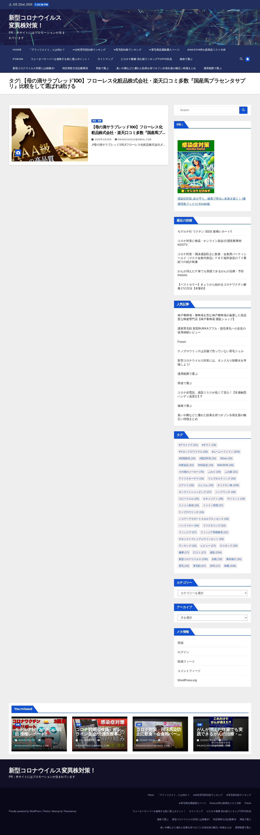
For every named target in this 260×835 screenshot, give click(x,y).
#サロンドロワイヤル (193, 451)
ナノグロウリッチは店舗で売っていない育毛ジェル (211, 351)
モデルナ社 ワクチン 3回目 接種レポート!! (205, 231)
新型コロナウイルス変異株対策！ (52, 770)
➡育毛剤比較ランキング (127, 49)
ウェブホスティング (222, 478)
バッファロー (189, 525)
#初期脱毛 (187, 458)
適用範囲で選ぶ (213, 68)
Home (17, 49)
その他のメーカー (191, 471)
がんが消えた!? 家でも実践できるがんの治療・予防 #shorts (220, 734)
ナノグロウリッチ (191, 512)
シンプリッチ (225, 492)
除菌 (230, 565)
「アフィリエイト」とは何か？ (47, 49)
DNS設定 (205, 465)
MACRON (225, 465)
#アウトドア (188, 444)
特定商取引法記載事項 (75, 68)
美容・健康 (97, 121)
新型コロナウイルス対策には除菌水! (34, 68)
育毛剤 (199, 565)
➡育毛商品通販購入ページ (164, 49)
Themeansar (69, 811)
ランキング (188, 545)
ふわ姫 (231, 471)
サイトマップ (105, 59)
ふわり (214, 471)
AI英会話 (186, 465)
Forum (18, 59)
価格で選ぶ (186, 59)
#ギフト (209, 444)
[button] (241, 58)
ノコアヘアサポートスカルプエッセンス (204, 518)
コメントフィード (189, 670)
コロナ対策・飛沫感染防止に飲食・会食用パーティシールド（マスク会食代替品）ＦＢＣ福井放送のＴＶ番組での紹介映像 (212, 258)
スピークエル (189, 498)
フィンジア (188, 532)
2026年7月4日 (208, 740)
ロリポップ (229, 545)
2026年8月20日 (27, 740)
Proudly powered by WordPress (25, 811)
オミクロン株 (228, 485)
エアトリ (186, 485)
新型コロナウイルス (193, 559)
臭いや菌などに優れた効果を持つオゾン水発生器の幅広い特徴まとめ (156, 68)
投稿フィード (186, 661)
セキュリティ (213, 498)
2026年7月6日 (148, 740)
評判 (215, 565)
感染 (216, 552)
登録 (180, 642)
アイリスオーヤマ (191, 478)
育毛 (184, 565)
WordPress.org (187, 680)
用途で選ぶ (102, 68)
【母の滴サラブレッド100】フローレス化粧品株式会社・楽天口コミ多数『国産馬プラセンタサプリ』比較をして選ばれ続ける (127, 133)
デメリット (236, 498)
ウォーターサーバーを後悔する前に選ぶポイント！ (60, 59)
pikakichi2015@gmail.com (134, 139)
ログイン (183, 652)
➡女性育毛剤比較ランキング (89, 49)
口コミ (199, 552)
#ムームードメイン (226, 451)
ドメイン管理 (213, 505)
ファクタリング (214, 525)
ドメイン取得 (189, 505)
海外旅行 (233, 559)
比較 (217, 559)
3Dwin (226, 458)
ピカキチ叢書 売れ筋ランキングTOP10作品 (146, 59)
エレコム (205, 485)
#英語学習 (208, 458)
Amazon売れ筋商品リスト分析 (206, 49)
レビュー (208, 545)
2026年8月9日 (87, 740)
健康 (184, 552)
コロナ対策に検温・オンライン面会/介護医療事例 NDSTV (99, 734)
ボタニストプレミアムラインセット (201, 539)
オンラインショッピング (195, 492)
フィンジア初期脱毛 (214, 532)
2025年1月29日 (103, 139)
